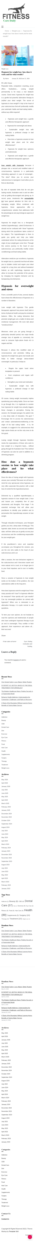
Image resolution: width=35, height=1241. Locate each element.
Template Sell (13, 1231)
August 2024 (5, 827)
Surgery (4, 758)
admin (7, 78)
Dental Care (5, 727)
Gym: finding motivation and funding (27, 644)
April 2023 (4, 878)
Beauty (3, 720)
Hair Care (4, 747)
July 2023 (4, 868)
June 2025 (4, 793)
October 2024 (5, 820)
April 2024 (4, 841)
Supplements (5, 754)
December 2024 (6, 813)
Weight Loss (4, 69)
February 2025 (6, 807)
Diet (2, 730)
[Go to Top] (30, 1237)
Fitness (3, 741)
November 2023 (6, 858)
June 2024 (4, 834)
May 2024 (4, 837)
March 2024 (5, 844)
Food (3, 744)
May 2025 (4, 796)
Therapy (4, 761)
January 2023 (5, 888)
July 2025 (4, 790)
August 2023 (5, 864)
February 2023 (6, 885)
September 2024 (6, 824)
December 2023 (6, 854)
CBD (3, 724)
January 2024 (5, 851)
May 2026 (4, 779)
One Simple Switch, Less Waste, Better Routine (16, 682)
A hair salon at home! (9, 641)
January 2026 (5, 786)
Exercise (4, 734)
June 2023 (4, 871)
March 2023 (5, 882)
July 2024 (4, 830)
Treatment (4, 764)
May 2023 (4, 875)
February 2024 (6, 847)
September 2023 (6, 861)
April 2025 (4, 800)
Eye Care (4, 737)
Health (3, 751)
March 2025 (5, 803)
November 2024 (6, 817)
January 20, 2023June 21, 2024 (20, 78)
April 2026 (4, 783)
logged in (16, 660)
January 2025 (5, 810)
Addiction (4, 717)
